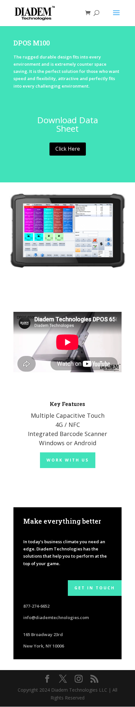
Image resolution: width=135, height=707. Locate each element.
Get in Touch (94, 588)
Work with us (68, 460)
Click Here (67, 148)
